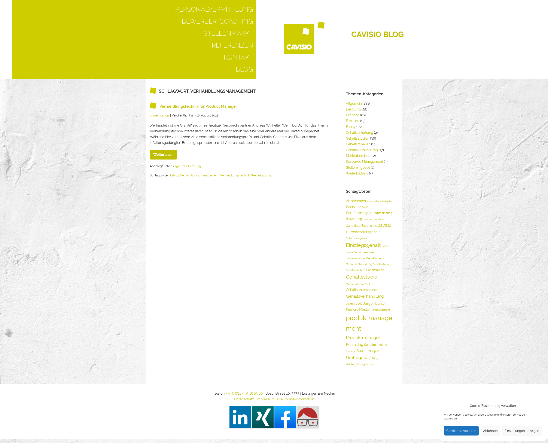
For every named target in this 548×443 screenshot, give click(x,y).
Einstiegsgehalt (363, 245)
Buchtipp (379, 219)
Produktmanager (363, 337)
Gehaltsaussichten (355, 258)
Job (359, 303)
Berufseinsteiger (359, 213)
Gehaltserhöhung (359, 133)
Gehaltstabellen (358, 144)
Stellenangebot (358, 168)
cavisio (384, 225)
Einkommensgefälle (356, 238)
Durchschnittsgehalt (363, 232)
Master (364, 309)
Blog (244, 69)
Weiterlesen (165, 153)
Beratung (194, 166)
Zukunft (370, 364)
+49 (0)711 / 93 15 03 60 (244, 393)
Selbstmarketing (375, 344)
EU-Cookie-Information (295, 399)
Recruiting (354, 344)
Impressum (265, 399)
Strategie (351, 351)
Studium (364, 351)
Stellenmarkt (228, 33)
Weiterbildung (261, 175)
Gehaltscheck (375, 258)
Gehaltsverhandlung (362, 150)
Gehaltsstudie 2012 (358, 284)
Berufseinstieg (382, 213)
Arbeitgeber (386, 201)
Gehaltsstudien (357, 138)
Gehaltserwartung (355, 270)
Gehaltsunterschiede (362, 290)
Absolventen (356, 201)
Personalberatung (380, 310)
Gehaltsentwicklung (359, 264)
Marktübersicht (358, 156)
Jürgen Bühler (374, 303)
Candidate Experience (361, 225)
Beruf (365, 207)
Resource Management (364, 162)
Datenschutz (244, 399)
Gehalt (349, 252)
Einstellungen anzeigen (522, 431)
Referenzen (232, 45)
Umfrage (354, 357)
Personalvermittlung (214, 9)
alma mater (373, 201)
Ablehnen (490, 431)
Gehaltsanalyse (364, 252)
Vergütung (371, 358)
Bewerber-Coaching (217, 21)
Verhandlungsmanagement (199, 175)
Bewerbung (354, 219)
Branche (352, 115)
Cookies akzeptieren (461, 431)
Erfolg (174, 175)
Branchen (368, 219)
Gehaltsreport (375, 269)
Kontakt (238, 57)
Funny (351, 127)
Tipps (375, 351)
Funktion (352, 121)
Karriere (352, 309)
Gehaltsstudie (361, 277)
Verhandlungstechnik (235, 175)
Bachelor (353, 207)
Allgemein (180, 166)
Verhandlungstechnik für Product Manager (198, 106)
